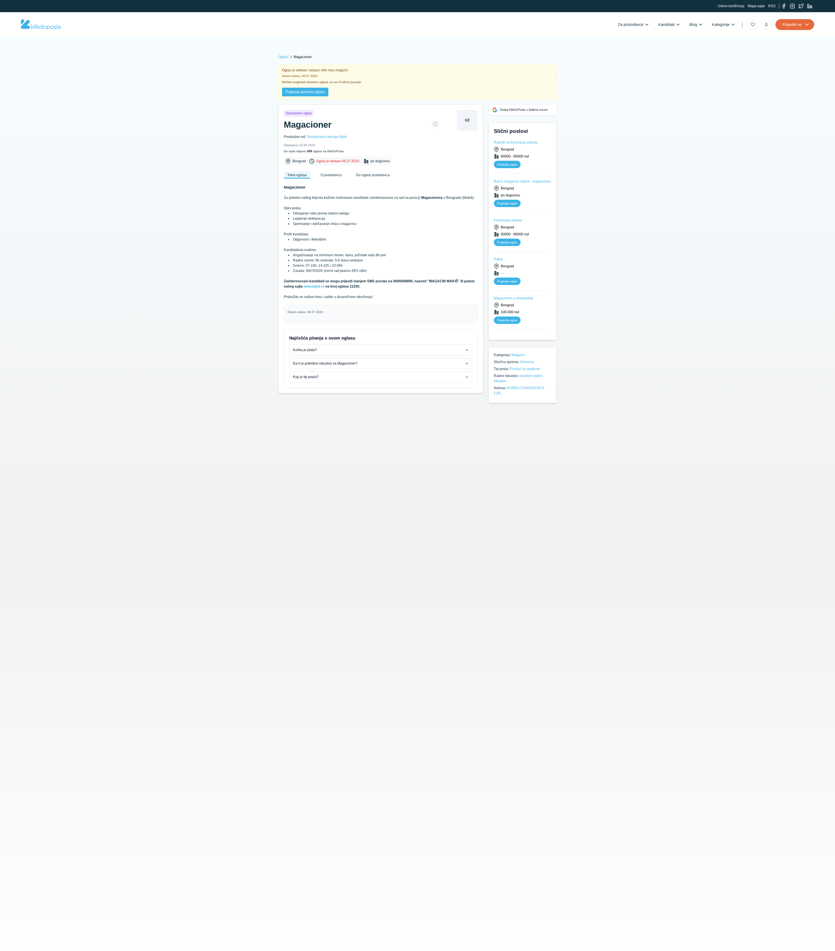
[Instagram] (792, 6)
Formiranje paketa (508, 220)
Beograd (299, 161)
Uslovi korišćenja (731, 6)
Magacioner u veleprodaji (513, 298)
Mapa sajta (756, 6)
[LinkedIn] (809, 6)
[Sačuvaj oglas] (435, 124)
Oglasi (283, 57)
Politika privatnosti (302, 944)
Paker (498, 259)
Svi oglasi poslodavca (373, 175)
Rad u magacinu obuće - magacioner (522, 181)
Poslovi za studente (525, 369)
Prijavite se (792, 24)
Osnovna (527, 362)
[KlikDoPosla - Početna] (41, 24)
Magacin (518, 355)
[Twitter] (801, 6)
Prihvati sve (504, 939)
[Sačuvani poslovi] (752, 24)
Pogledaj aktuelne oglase (305, 92)
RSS (772, 6)
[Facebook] (783, 6)
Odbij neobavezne (533, 939)
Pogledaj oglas (507, 164)
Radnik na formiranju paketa (515, 142)
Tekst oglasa (297, 175)
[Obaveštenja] (766, 24)
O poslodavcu (331, 175)
